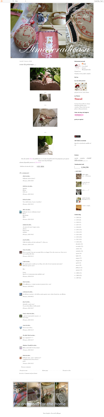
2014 (77, 232)
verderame (25, 292)
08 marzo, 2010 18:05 (28, 180)
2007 (77, 278)
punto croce (85, 160)
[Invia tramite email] (37, 166)
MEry (24, 209)
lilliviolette (78, 160)
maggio (78, 260)
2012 (77, 237)
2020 (77, 217)
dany (24, 302)
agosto (77, 253)
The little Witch (26, 335)
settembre (78, 251)
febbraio (78, 267)
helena (24, 199)
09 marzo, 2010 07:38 (28, 276)
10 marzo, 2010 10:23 (28, 350)
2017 (77, 224)
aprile (77, 263)
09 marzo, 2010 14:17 (28, 340)
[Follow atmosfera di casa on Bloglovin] (79, 116)
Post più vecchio (67, 370)
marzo (77, 265)
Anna (24, 325)
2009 (77, 273)
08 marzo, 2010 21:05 (28, 244)
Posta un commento (26, 367)
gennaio (78, 270)
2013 (77, 234)
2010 (77, 242)
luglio (77, 256)
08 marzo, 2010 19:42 (28, 234)
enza (24, 240)
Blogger (59, 413)
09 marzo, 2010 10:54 (28, 320)
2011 (77, 239)
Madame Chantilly (27, 345)
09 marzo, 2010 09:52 (28, 296)
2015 (77, 229)
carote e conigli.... (86, 205)
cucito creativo (79, 158)
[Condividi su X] (40, 166)
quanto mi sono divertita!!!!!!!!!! (86, 198)
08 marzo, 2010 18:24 (28, 194)
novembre (78, 246)
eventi (89, 158)
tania (84, 64)
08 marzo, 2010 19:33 (28, 204)
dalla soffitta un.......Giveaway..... (86, 176)
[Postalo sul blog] (39, 166)
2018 (77, 222)
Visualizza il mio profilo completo (82, 73)
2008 (77, 275)
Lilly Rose (25, 186)
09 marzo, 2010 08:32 (28, 286)
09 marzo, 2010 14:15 (28, 330)
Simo (24, 282)
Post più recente (23, 370)
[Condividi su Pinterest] (43, 166)
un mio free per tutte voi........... (86, 182)
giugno (78, 258)
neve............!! (85, 190)
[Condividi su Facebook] (42, 166)
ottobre (78, 248)
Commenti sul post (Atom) (31, 373)
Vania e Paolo (26, 313)
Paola (24, 355)
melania (25, 225)
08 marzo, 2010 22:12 (28, 256)
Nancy (24, 250)
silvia (24, 176)
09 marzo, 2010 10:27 (28, 308)
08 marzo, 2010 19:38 (28, 219)
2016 (77, 227)
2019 (77, 220)
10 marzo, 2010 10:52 (28, 363)
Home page (45, 370)
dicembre (78, 244)
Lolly (24, 261)
